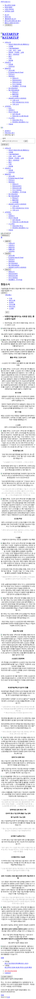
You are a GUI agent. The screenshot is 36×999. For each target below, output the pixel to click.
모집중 (10, 64)
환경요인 (15, 92)
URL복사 (8, 295)
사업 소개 (15, 100)
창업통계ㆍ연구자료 (19, 86)
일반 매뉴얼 (16, 114)
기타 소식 (15, 104)
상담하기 (11, 110)
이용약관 (8, 973)
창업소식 (15, 78)
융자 (10, 56)
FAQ (10, 108)
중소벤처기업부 (10, 5)
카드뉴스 (11, 74)
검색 (3, 141)
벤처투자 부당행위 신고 (20, 122)
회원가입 (8, 17)
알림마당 (8, 174)
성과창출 (15, 96)
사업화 (10, 46)
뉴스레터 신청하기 (7, 976)
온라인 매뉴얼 (13, 112)
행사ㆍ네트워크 (13, 54)
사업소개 (8, 148)
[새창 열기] (2, 127)
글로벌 (10, 60)
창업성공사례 (17, 82)
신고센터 (11, 118)
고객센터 (8, 212)
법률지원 (11, 249)
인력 (10, 58)
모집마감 (11, 66)
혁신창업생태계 (13, 90)
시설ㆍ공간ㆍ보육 (14, 50)
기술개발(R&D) (13, 48)
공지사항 (11, 70)
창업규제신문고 (17, 120)
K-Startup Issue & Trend (15, 72)
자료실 (10, 124)
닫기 (7, 312)
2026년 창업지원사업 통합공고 (18, 44)
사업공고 (8, 168)
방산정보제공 (13, 88)
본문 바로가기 (5, 1)
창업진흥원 (8, 7)
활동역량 (15, 94)
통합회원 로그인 (10, 19)
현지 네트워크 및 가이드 (20, 102)
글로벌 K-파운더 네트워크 (17, 98)
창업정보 (11, 76)
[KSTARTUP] (10, 35)
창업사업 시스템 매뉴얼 (20, 116)
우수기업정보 (17, 84)
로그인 (7, 15)
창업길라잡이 (17, 80)
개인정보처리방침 (11, 971)
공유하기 (4, 292)
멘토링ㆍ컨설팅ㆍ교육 (16, 52)
